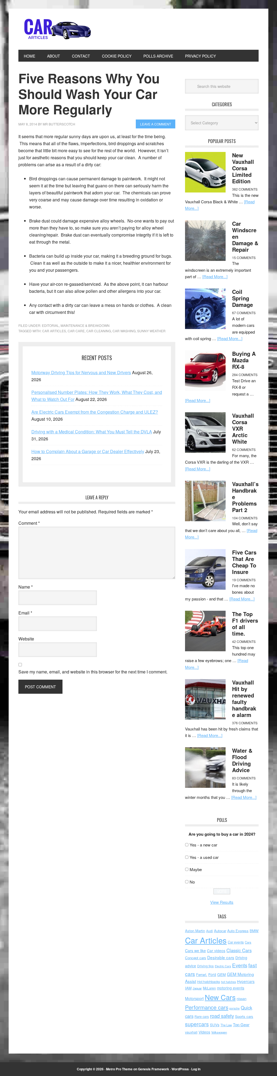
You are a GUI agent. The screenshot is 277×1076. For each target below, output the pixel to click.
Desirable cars (220, 957)
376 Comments (245, 722)
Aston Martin (195, 930)
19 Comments (244, 579)
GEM (221, 974)
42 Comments (244, 641)
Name (25, 587)
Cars (248, 942)
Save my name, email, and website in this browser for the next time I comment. (92, 672)
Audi (209, 930)
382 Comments (245, 189)
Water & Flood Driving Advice (242, 760)
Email (25, 613)
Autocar (220, 930)
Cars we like (195, 950)
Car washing (124, 330)
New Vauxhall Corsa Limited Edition (243, 168)
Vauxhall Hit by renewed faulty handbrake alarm (244, 698)
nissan (241, 998)
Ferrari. (201, 974)
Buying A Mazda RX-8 (244, 360)
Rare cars (201, 1016)
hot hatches (228, 981)
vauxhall (191, 1032)
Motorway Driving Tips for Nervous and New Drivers (81, 372)
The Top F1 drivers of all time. (245, 623)
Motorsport (194, 998)
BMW (254, 930)
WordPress (180, 1069)
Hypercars (246, 981)
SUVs (214, 1024)
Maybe (196, 869)
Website (26, 639)
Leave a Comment (155, 124)
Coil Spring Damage (242, 298)
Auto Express (238, 930)
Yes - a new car (203, 845)
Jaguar (197, 988)
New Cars (220, 997)
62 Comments (244, 449)
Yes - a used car (204, 857)
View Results (221, 902)
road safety (222, 1015)
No (192, 882)
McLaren (209, 988)
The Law (226, 1025)
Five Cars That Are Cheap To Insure (244, 562)
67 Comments (244, 312)
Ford (212, 974)
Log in (195, 1069)
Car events (236, 942)
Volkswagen (219, 1032)
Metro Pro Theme (119, 1069)
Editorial (50, 325)
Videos (204, 1032)
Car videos (216, 950)
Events (239, 965)
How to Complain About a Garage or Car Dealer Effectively (87, 451)
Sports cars (244, 1016)
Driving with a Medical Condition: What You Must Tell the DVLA (91, 432)
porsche (234, 1008)
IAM (188, 988)
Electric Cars (223, 966)
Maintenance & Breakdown (85, 325)
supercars (197, 1024)
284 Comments (245, 374)
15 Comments (244, 257)
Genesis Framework (153, 1069)
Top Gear (241, 1024)
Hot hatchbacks (208, 981)
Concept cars (195, 957)
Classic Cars (239, 950)
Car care (76, 330)
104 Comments (245, 518)
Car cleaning (98, 330)
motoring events (230, 988)
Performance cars (206, 1007)
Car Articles (54, 29)
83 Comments (244, 778)
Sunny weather (151, 330)
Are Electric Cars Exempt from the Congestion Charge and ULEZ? (94, 412)
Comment (29, 523)
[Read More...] (214, 276)
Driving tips (205, 966)
